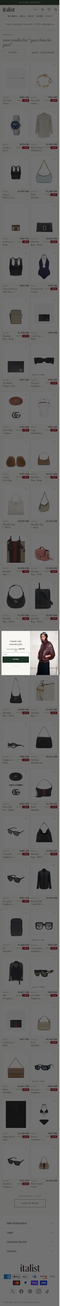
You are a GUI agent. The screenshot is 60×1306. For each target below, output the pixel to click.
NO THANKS (14, 665)
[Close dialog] (55, 633)
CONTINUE (15, 659)
